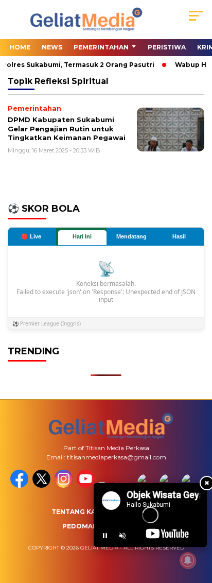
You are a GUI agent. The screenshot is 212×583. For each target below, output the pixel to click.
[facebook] (20, 485)
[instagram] (65, 485)
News (52, 47)
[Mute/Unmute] (122, 535)
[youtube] (87, 485)
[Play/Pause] (105, 535)
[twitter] (42, 485)
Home (19, 47)
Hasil (179, 236)
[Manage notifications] (188, 560)
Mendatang (131, 236)
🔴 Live (31, 236)
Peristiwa (167, 47)
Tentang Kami (77, 512)
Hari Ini (82, 236)
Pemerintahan (101, 47)
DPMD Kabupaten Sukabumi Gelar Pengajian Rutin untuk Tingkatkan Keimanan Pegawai (67, 128)
